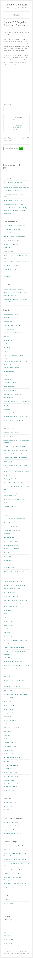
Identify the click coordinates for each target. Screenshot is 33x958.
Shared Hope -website (10, 720)
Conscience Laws (8, 560)
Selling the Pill (8, 713)
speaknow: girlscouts (10, 724)
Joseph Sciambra (8, 371)
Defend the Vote (8, 567)
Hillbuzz (6, 351)
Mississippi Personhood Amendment (15, 479)
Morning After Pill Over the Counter (14, 483)
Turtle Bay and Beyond (10, 413)
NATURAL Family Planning (11, 383)
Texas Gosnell (7, 731)
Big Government (8, 537)
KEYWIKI (6, 375)
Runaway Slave (8, 709)
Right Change (7, 701)
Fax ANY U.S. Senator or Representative (15, 450)
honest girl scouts (9, 621)
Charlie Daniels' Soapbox (11, 318)
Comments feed (8, 939)
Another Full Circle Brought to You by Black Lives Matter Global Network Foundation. (15, 210)
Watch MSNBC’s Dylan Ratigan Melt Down (8, 139)
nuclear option (17, 107)
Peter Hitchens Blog (9, 390)
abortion (13, 102)
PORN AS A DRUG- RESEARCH (12, 394)
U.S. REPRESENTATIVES (10, 765)
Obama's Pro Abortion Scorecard (13, 661)
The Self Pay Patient (9, 269)
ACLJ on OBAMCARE (9, 436)
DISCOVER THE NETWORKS (12, 325)
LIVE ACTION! (7, 636)
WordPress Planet (9, 790)
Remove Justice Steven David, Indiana (15, 694)
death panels (21, 102)
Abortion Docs (7, 523)
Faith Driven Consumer (10, 244)
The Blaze (6, 409)
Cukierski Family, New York (12, 826)
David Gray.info (8, 564)
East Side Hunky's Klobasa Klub (13, 333)
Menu (17, 15)
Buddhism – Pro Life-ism (11, 541)
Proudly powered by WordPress (16, 951)
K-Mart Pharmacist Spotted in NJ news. (15, 846)
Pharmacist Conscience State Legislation (16, 665)
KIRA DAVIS (7, 379)
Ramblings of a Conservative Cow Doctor (16, 262)
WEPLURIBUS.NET (9, 780)
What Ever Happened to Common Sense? (16, 416)
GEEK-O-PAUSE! (8, 806)
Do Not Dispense (8, 329)
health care (7, 107)
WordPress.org (8, 943)
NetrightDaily (7, 658)
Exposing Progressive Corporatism (14, 236)
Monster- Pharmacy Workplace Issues (15, 640)
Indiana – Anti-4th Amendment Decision (16, 471)
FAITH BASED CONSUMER (11, 240)
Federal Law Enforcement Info (12, 454)
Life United (6, 632)
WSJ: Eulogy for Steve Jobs (11, 810)
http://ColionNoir (8, 461)
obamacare (7, 104)
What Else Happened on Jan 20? (13, 204)
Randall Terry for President (11, 265)
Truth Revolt (7, 277)
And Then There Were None (12, 229)
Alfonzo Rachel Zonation (11, 526)
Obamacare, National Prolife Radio (14, 289)
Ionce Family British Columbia (13, 833)
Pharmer (17, 28)
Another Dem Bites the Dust (24, 139)
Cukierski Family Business (11, 233)
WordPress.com (24, 953)
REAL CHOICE (7, 690)
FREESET (6, 614)
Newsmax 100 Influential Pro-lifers (14, 870)
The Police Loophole (9, 506)
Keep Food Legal (8, 251)
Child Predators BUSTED (11, 549)
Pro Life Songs (7, 676)
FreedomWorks (8, 610)
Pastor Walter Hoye (9, 386)
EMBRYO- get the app (10, 802)
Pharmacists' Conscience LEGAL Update (15, 499)
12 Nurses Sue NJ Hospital (11, 432)
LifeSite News (7, 475)
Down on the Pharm (17, 4)
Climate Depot (7, 556)
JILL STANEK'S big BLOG (11, 368)
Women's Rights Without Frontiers (14, 420)
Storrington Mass (8, 903)
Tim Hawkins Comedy (10, 754)
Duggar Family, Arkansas (11, 830)
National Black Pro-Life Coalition (13, 647)
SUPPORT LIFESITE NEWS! (11, 728)
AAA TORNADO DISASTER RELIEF (14, 225)
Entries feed (7, 936)
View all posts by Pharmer (18, 128)
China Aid (6, 552)
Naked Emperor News (10, 644)
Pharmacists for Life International (14, 669)
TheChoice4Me (8, 750)
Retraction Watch (8, 698)
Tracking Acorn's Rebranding (12, 757)
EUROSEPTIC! (7, 336)
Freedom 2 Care (8, 340)
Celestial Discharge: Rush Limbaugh (14, 200)
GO (5, 168)
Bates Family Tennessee (11, 822)
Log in (5, 932)
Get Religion (7, 344)
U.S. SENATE (7, 769)
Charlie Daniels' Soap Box (11, 314)
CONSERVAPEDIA (8, 321)
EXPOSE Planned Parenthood (12, 581)
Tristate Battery (8, 273)
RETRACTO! (7, 405)
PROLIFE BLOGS (8, 398)
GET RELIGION (8, 348)
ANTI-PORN (7, 534)
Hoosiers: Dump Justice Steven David (15, 457)
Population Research (9, 673)
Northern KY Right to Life (11, 873)
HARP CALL (7, 248)
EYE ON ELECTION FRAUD (11, 589)
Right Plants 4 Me (8, 705)
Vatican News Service (10, 772)
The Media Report (9, 503)
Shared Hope (7, 716)
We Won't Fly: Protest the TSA (12, 776)
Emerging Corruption (10, 578)
